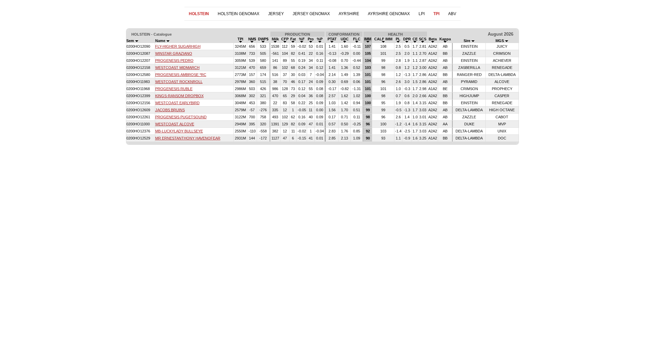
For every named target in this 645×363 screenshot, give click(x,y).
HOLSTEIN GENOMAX (238, 13)
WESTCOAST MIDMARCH (177, 68)
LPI (422, 13)
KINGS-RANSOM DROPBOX (179, 96)
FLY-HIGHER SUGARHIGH (178, 46)
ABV (452, 13)
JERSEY (276, 13)
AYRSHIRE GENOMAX (389, 13)
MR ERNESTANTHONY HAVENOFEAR (187, 138)
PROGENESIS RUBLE (173, 89)
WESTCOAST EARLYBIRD (177, 103)
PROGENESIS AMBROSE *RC (180, 75)
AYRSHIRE (349, 13)
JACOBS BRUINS (170, 110)
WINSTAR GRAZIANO (173, 53)
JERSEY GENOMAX (311, 13)
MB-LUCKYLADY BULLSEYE (179, 131)
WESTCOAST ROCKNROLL (179, 82)
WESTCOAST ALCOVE (174, 124)
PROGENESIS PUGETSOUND (181, 117)
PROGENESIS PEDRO (174, 60)
